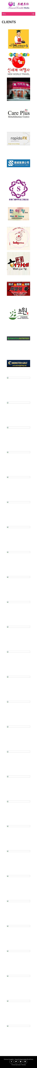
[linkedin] (25, 1062)
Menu (4, 14)
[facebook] (11, 1062)
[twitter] (16, 1062)
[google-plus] (21, 1062)
